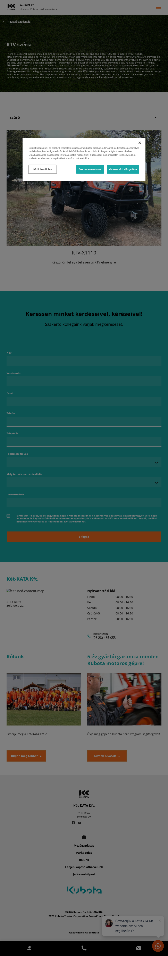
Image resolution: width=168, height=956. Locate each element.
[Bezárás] (139, 142)
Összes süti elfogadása (123, 169)
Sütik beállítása (42, 169)
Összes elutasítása (90, 169)
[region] (84, 159)
